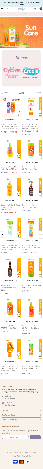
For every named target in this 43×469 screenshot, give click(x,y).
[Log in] (35, 9)
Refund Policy (27, 456)
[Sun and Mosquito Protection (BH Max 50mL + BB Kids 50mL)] (11, 107)
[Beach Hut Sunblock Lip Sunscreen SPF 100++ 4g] (32, 349)
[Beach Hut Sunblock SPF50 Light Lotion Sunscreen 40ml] (11, 349)
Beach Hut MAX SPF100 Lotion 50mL (9, 327)
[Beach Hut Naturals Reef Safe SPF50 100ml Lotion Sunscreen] (11, 228)
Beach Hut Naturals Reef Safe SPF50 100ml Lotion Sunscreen (10, 247)
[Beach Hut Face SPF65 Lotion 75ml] (32, 268)
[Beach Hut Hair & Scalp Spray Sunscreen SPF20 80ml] (11, 187)
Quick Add (11, 321)
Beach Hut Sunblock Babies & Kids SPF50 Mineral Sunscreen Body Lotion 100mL (31, 127)
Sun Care (25, 14)
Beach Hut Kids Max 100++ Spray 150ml (9, 168)
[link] (21, 32)
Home (17, 14)
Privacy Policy (16, 456)
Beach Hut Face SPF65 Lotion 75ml (31, 287)
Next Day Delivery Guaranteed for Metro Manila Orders (22, 3)
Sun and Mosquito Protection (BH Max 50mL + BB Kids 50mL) (10, 126)
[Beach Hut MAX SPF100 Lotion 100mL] (32, 149)
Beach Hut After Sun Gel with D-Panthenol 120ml (31, 247)
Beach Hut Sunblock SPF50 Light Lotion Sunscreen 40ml (9, 368)
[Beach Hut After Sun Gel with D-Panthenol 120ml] (32, 228)
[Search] (8, 9)
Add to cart (11, 119)
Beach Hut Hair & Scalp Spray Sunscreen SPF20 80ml (10, 207)
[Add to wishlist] (18, 111)
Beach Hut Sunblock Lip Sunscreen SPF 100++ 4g (31, 368)
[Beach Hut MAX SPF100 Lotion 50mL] (11, 308)
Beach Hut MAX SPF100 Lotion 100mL (31, 168)
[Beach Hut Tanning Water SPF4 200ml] (32, 187)
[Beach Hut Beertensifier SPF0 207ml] (11, 268)
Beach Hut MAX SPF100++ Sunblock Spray (30, 328)
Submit (35, 437)
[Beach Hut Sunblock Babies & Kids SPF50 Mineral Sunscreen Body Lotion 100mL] (32, 107)
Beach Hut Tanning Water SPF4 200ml (30, 206)
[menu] (2, 9)
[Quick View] (18, 115)
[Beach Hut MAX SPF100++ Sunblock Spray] (32, 308)
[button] (20, 93)
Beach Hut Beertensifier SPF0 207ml (9, 288)
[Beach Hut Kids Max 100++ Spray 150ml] (11, 149)
